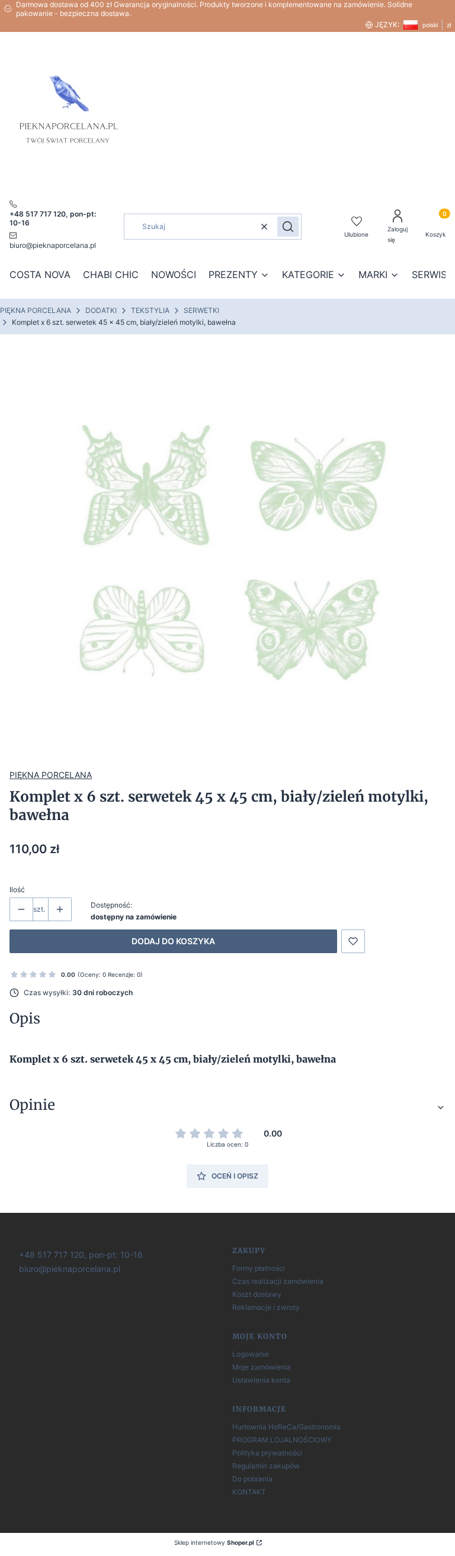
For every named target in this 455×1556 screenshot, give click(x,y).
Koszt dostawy (256, 1294)
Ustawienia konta (261, 1380)
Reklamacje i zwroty (266, 1307)
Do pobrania (252, 1478)
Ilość (17, 889)
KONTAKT (249, 1491)
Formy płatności (258, 1268)
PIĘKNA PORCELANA (35, 310)
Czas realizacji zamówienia (277, 1281)
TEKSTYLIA (150, 310)
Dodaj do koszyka (173, 941)
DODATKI (101, 310)
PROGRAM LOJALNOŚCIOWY (282, 1439)
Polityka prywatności (267, 1452)
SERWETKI (201, 310)
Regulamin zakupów (266, 1465)
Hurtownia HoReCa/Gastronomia (286, 1426)
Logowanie (250, 1354)
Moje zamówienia (261, 1367)
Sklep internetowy (214, 1542)
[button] (288, 227)
